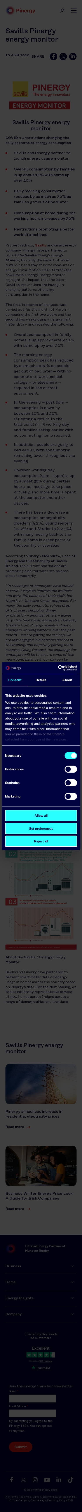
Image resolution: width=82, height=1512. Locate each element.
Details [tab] (41, 680)
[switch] (71, 769)
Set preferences (41, 828)
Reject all (41, 841)
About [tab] (67, 680)
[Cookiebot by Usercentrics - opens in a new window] (58, 668)
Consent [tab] (14, 680)
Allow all (41, 815)
